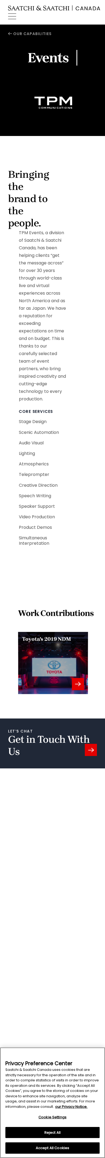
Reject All (52, 1132)
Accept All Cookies (52, 1147)
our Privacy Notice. (71, 1106)
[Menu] (12, 16)
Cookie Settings (52, 1117)
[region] (52, 1102)
